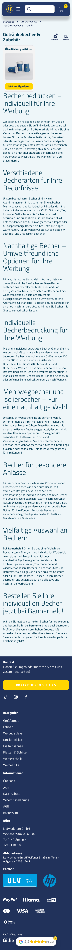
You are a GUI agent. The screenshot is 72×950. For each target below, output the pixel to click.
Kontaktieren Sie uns (36, 685)
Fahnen (8, 727)
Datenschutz (11, 793)
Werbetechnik (12, 758)
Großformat (11, 720)
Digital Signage (13, 746)
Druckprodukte (29, 21)
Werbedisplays (12, 733)
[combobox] (40, 9)
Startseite (8, 21)
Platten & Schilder (15, 752)
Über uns (9, 780)
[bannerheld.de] (9, 9)
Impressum (10, 812)
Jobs (6, 787)
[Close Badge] (55, 938)
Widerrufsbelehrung (16, 800)
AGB (6, 806)
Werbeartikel (11, 765)
